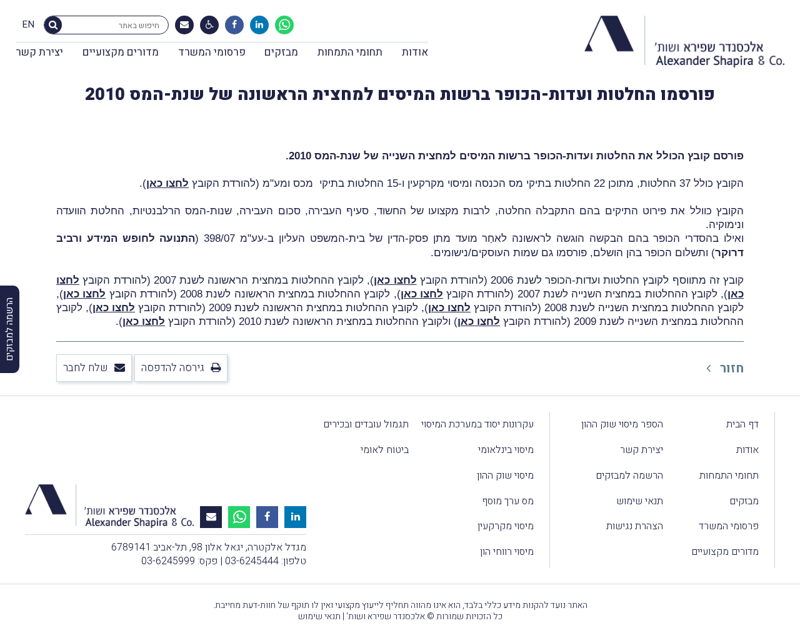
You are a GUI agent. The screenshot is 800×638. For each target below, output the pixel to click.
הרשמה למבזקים (629, 475)
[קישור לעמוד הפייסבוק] (234, 25)
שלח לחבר (85, 368)
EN (28, 25)
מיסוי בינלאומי (506, 449)
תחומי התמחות (350, 52)
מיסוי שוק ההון (505, 475)
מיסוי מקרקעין (506, 526)
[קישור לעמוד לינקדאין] (259, 25)
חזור (730, 368)
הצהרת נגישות (634, 526)
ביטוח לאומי (385, 449)
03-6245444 (252, 561)
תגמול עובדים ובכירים (366, 424)
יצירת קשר (39, 52)
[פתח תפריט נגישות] (210, 25)
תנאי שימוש (639, 501)
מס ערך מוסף (508, 501)
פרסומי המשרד (212, 52)
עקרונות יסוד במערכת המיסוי (477, 424)
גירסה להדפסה (172, 368)
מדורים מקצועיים (120, 52)
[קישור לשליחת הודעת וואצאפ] (284, 25)
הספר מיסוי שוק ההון (622, 424)
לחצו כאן (167, 183)
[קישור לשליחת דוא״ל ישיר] (184, 25)
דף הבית (742, 424)
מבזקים (281, 52)
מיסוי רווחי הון (507, 551)
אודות (415, 52)
